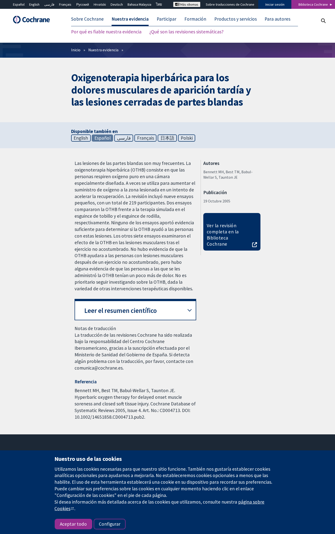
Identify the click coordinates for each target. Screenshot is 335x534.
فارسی (49, 4)
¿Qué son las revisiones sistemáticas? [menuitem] (186, 32)
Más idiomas (189, 4)
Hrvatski (100, 4)
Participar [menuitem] (166, 19)
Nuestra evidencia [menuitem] (130, 19)
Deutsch (117, 4)
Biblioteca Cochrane (313, 4)
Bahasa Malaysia (139, 4)
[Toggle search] (323, 20)
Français (65, 4)
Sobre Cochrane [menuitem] (87, 19)
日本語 (167, 138)
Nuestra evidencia (103, 49)
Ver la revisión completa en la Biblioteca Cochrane (223, 235)
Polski (187, 138)
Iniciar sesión (274, 4)
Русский (82, 4)
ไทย (159, 4)
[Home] (34, 20)
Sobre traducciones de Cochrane (230, 4)
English (34, 4)
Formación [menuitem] (195, 19)
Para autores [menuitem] (277, 19)
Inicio (75, 49)
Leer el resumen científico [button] (120, 311)
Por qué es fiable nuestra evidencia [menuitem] (106, 32)
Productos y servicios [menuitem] (235, 19)
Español (19, 4)
